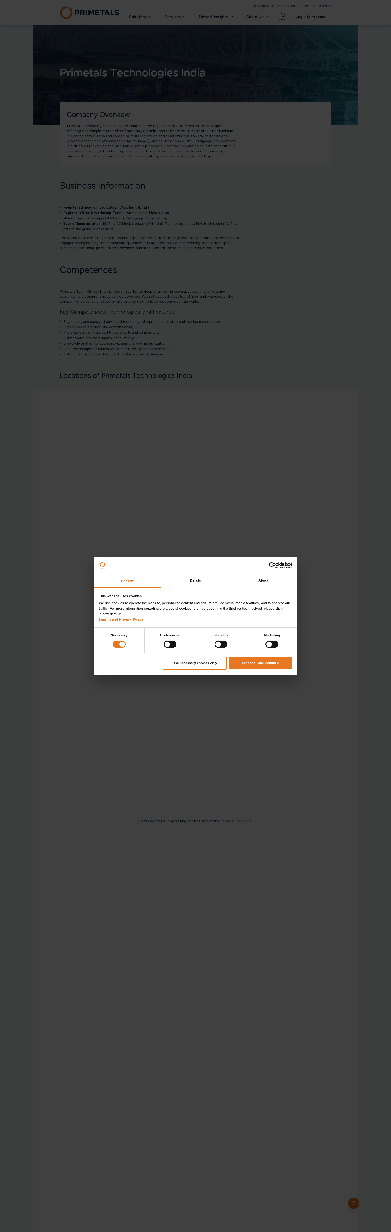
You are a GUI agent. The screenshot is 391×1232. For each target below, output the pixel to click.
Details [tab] (195, 580)
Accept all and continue (260, 663)
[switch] (170, 644)
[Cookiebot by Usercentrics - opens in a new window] (272, 565)
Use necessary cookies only (194, 663)
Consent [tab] (127, 581)
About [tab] (263, 580)
